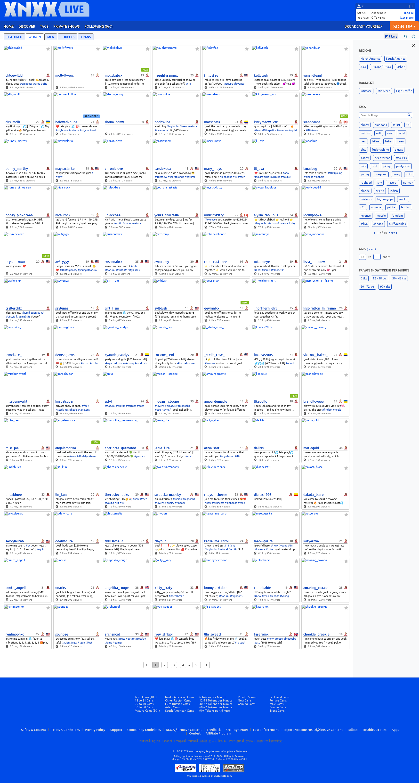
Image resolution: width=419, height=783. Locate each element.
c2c (363, 207)
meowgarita (263, 541)
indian (394, 191)
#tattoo (271, 223)
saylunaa (61, 308)
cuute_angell (16, 588)
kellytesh (261, 75)
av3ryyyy (62, 262)
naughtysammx (166, 75)
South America (395, 58)
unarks (60, 588)
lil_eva (259, 169)
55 (197, 665)
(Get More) (407, 17)
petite (391, 207)
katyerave (311, 541)
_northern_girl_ (266, 308)
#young (337, 172)
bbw (363, 149)
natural (392, 182)
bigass (399, 149)
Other (401, 67)
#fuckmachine (272, 176)
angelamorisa (65, 448)
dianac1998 (263, 495)
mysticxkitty (214, 215)
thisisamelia (114, 541)
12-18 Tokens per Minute (216, 700)
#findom (327, 409)
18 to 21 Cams (144, 700)
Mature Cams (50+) (147, 710)
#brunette (218, 502)
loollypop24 (312, 215)
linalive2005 (263, 355)
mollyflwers (64, 75)
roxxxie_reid (164, 355)
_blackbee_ (113, 215)
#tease (85, 363)
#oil (137, 363)
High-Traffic (404, 91)
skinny (365, 158)
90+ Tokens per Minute (214, 710)
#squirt (228, 83)
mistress (366, 199)
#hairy (170, 502)
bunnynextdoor (216, 588)
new (363, 141)
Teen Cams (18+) (146, 697)
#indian (177, 499)
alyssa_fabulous (266, 215)
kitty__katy (163, 588)
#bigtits (120, 405)
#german (139, 456)
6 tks (364, 278)
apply (386, 257)
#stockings (62, 409)
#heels (73, 409)
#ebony (129, 363)
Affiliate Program (218, 733)
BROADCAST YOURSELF (363, 26)
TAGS (44, 26)
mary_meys (213, 169)
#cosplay (140, 638)
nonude (376, 207)
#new (158, 130)
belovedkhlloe (66, 122)
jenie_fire (162, 448)
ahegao (378, 224)
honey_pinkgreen (19, 215)
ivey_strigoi (163, 634)
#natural (192, 126)
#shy (85, 456)
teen (400, 141)
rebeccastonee (215, 262)
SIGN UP (402, 26)
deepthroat (382, 158)
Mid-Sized (384, 91)
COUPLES (67, 37)
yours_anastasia (166, 215)
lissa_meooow (314, 262)
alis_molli (13, 122)
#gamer (117, 642)
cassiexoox (162, 169)
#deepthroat (176, 596)
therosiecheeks (117, 495)
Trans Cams (277, 710)
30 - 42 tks (399, 278)
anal (402, 133)
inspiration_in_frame (319, 308)
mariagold (311, 448)
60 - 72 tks (367, 286)
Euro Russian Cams (177, 704)
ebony (365, 125)
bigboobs (381, 125)
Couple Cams (278, 707)
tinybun (160, 541)
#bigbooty (71, 270)
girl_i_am (112, 308)
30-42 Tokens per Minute (216, 704)
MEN (50, 37)
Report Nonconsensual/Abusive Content (313, 730)
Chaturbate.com (223, 776)
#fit (44, 83)
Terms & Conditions (65, 730)
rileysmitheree (215, 495)
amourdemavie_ (216, 401)
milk (363, 166)
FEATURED (14, 37)
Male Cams (276, 704)
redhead (366, 182)
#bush (119, 270)
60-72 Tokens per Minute (216, 707)
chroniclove (114, 169)
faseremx (261, 634)
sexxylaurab (15, 541)
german (408, 182)
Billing (353, 730)
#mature (172, 405)
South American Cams (179, 710)
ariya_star (211, 448)
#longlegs (84, 409)
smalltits (401, 158)
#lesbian (119, 363)
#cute (134, 266)
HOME (9, 26)
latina (375, 141)
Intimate (366, 91)
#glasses (134, 270)
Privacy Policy (95, 730)
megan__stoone (166, 401)
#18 (188, 83)
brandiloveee (313, 401)
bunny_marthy (17, 169)
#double (286, 176)
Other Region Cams (178, 700)
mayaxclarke (65, 169)
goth (409, 174)
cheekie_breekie (316, 634)
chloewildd (14, 75)
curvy (396, 174)
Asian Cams (172, 707)
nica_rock (62, 215)
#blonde (179, 176)
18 (408, 125)
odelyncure (64, 541)
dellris (259, 448)
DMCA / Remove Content (184, 730)
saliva (364, 224)
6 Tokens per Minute (212, 697)
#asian (230, 456)
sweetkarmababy (167, 495)
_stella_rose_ (214, 355)
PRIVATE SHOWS (66, 26)
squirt (396, 125)
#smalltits (24, 316)
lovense (366, 215)
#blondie (319, 176)
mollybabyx (113, 75)
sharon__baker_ (315, 355)
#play (292, 223)
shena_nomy (114, 122)
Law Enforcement (266, 730)
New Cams (244, 700)
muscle (381, 215)
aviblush (160, 308)
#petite (271, 130)
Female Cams (278, 700)
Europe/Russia (381, 67)
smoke (403, 199)
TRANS (86, 37)
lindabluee (14, 495)
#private (74, 130)
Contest (195, 733)
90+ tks (385, 286)
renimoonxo (15, 634)
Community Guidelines (144, 730)
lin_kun (61, 495)
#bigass (84, 130)
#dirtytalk (12, 316)
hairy (388, 141)
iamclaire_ (14, 355)
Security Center (237, 730)
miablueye (262, 262)
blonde (365, 191)
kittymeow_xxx (266, 122)
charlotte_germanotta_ (122, 448)
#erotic (37, 83)
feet (375, 166)
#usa (171, 176)
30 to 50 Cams (144, 707)
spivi (108, 401)
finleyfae (211, 75)
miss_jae (12, 448)
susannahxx (113, 262)
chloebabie (262, 588)
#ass (257, 642)
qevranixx (211, 308)
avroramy (161, 262)
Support (116, 730)
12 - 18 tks (380, 278)
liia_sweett (212, 634)
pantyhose (403, 166)
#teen (183, 126)
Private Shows (247, 697)
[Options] (413, 36)
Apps (395, 730)
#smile (127, 223)
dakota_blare (313, 495)
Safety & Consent (33, 730)
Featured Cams (279, 697)
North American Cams (179, 697)
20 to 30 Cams (144, 704)
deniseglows (64, 355)
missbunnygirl (16, 401)
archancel (112, 634)
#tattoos (131, 405)
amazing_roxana (315, 588)
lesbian (405, 207)
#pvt (29, 545)
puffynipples (397, 224)
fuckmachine (380, 149)
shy (380, 182)
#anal (165, 130)
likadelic (260, 401)
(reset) (371, 249)
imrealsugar (64, 401)
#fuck (143, 363)
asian (390, 133)
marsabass (212, 122)
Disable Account (375, 730)
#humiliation (29, 312)
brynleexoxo (15, 262)
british (380, 191)
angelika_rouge (117, 588)
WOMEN (35, 37)
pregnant (381, 174)
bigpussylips (385, 199)
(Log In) (409, 12)
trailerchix (14, 308)
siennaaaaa (311, 122)
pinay (386, 166)
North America (370, 58)
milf (378, 133)
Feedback (214, 730)
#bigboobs (26, 83)
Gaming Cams (246, 704)
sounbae (61, 634)
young (365, 174)
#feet (93, 130)
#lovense (239, 83)
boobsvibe (162, 122)
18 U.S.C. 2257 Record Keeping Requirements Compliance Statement (209, 751)
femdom (397, 215)
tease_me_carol (216, 541)
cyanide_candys (117, 355)
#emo (108, 642)
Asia (363, 67)
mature (365, 133)
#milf (167, 409)
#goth (140, 405)
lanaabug (310, 169)
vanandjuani (312, 75)
